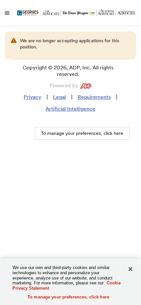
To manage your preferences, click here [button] (82, 133)
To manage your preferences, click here (68, 297)
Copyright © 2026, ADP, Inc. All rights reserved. (68, 70)
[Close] (130, 269)
